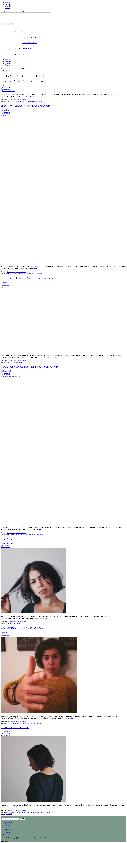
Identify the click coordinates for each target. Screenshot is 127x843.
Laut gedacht (8, 539)
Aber (11, 723)
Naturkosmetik (36, 812)
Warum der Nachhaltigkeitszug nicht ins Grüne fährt (29, 366)
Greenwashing (14, 534)
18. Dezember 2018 (7, 543)
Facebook (8, 4)
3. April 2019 (5, 110)
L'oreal (24, 812)
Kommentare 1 (5, 89)
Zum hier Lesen (29, 37)
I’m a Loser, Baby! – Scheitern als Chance (23, 81)
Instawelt (12, 362)
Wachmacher (11, 99)
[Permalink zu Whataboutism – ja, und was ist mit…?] (39, 712)
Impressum (8, 822)
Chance (12, 101)
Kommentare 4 (5, 735)
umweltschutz (29, 723)
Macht (29, 812)
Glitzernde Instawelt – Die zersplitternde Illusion (27, 278)
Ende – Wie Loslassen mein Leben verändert (25, 105)
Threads (7, 8)
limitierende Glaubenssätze (26, 273)
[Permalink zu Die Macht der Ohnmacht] (33, 801)
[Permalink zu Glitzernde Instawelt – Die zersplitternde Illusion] (33, 352)
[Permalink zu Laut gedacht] (33, 613)
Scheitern (40, 101)
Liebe (17, 101)
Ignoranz (16, 723)
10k (11, 623)
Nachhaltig (31, 534)
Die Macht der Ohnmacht (15, 727)
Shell (48, 812)
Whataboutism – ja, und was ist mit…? (22, 627)
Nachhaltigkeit (40, 534)
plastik (22, 723)
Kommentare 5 (5, 113)
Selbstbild (19, 362)
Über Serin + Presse (26, 49)
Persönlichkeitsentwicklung (28, 101)
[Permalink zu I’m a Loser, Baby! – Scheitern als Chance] (8, 91)
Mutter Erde (23, 534)
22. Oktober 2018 (6, 632)
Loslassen (39, 273)
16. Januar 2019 (6, 371)
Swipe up (19, 623)
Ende (15, 273)
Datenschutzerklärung (11, 824)
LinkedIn (8, 6)
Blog (20, 31)
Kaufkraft (18, 812)
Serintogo (7, 87)
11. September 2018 (7, 732)
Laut (14, 623)
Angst (11, 273)
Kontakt (21, 54)
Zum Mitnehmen (29, 43)
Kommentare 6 (5, 374)
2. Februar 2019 (6, 282)
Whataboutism (38, 723)
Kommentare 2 (5, 547)
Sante (44, 812)
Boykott (12, 812)
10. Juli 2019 (5, 85)
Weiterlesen (29, 96)
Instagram (8, 2)
